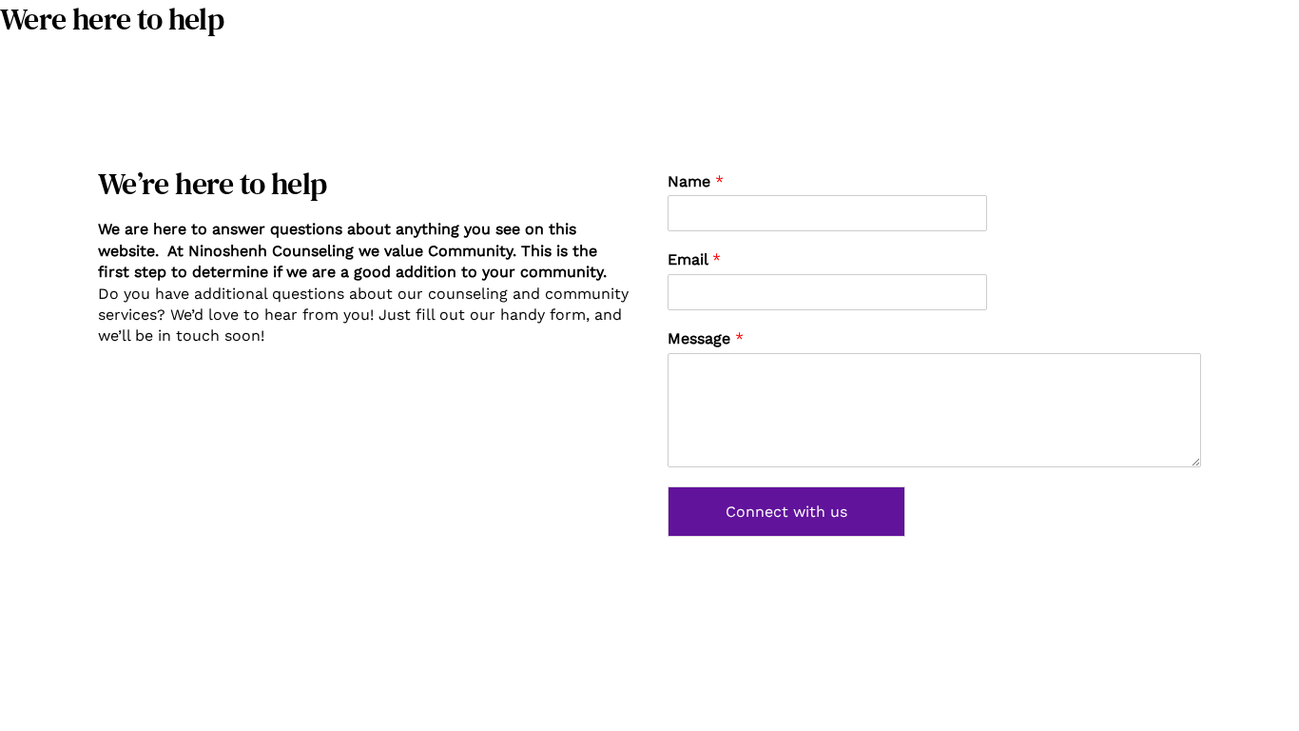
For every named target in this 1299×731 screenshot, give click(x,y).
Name (696, 181)
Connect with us (786, 512)
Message (706, 338)
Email (694, 259)
